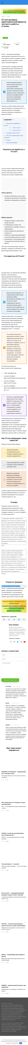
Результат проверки (11, 142)
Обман (5, 37)
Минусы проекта (17, 130)
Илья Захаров (14, 625)
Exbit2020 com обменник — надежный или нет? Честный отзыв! (13, 772)
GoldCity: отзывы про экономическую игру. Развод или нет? (12, 834)
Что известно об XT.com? (13, 133)
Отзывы (8, 140)
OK (20, 1043)
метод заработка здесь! (18, 12)
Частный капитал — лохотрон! (10, 864)
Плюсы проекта (17, 127)
